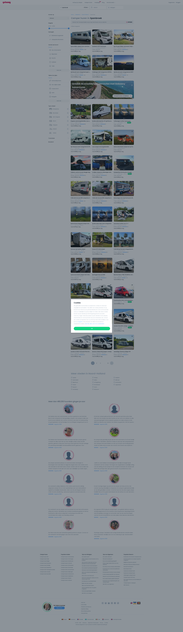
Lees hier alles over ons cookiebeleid (94, 323)
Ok (92, 328)
